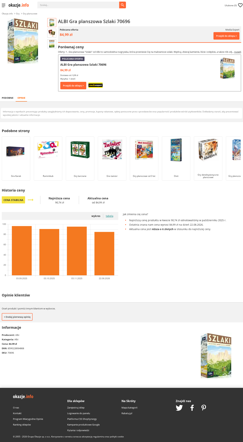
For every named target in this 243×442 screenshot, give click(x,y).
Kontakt (17, 413)
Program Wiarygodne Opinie (28, 419)
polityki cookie (117, 436)
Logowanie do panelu (78, 413)
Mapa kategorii (129, 407)
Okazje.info (7, 13)
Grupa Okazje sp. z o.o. (39, 436)
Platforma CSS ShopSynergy (82, 419)
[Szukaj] (81, 3)
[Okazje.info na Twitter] (179, 408)
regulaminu (98, 436)
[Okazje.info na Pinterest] (203, 408)
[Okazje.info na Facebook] (192, 408)
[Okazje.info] (20, 5)
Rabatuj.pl (127, 413)
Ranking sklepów (22, 424)
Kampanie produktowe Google (83, 424)
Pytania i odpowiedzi (78, 430)
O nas (16, 407)
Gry (18, 13)
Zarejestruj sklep (75, 407)
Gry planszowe (30, 13)
